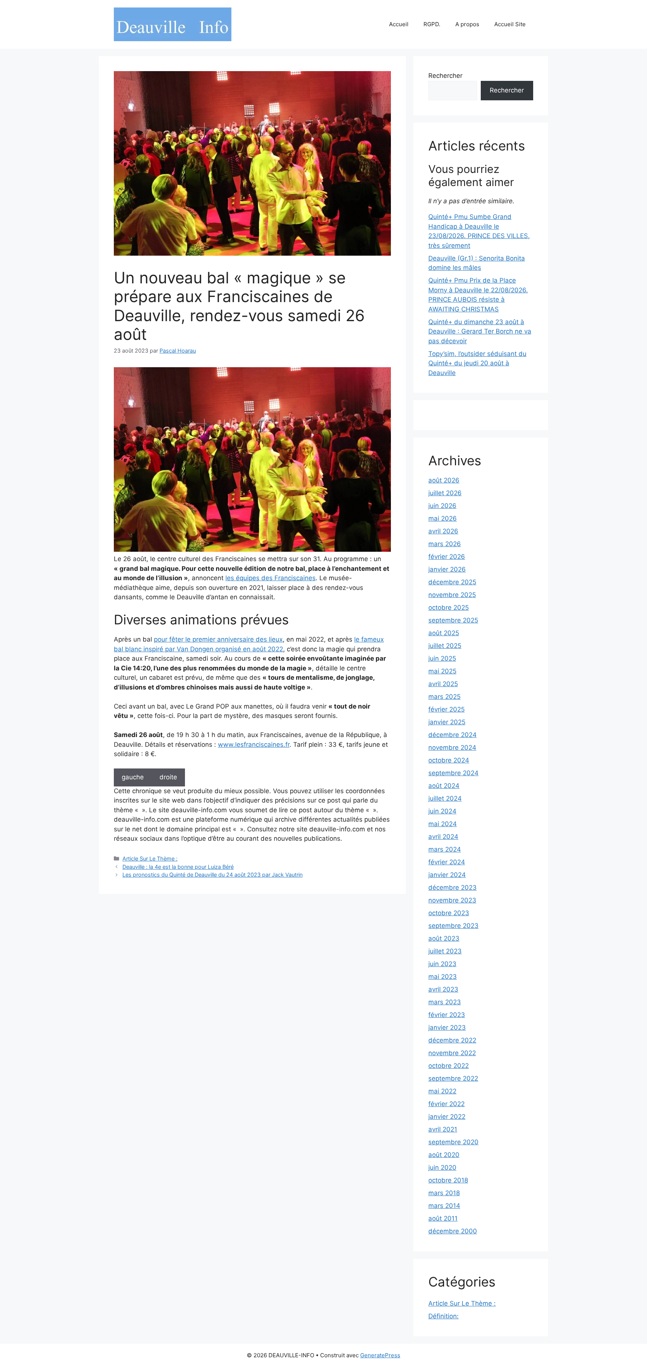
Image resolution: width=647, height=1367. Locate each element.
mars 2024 (444, 849)
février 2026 (446, 556)
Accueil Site (510, 24)
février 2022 (446, 1104)
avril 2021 (442, 1129)
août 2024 (443, 785)
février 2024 (446, 862)
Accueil (398, 24)
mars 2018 (444, 1193)
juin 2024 (442, 811)
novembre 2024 (452, 747)
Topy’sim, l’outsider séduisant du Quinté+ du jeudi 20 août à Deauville (477, 363)
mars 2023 (444, 1002)
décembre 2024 (452, 735)
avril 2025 (443, 684)
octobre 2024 (448, 760)
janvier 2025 (446, 722)
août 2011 (443, 1218)
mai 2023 (442, 976)
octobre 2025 (448, 607)
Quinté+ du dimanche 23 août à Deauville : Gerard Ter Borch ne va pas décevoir (479, 331)
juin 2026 (442, 505)
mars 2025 (444, 696)
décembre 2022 (452, 1040)
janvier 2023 (447, 1027)
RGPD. (431, 24)
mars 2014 (444, 1205)
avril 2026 (443, 531)
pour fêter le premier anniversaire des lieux (218, 639)
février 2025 (446, 709)
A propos (467, 24)
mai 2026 (442, 518)
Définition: (443, 1316)
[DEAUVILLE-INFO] (172, 24)
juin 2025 (442, 658)
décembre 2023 (452, 887)
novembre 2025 (452, 595)
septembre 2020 (453, 1142)
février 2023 (446, 1015)
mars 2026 (444, 544)
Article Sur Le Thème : (149, 858)
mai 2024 (442, 824)
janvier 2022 (446, 1116)
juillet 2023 (445, 951)
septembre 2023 (453, 925)
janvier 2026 (447, 569)
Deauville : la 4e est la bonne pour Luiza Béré (178, 867)
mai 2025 (442, 671)
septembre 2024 (453, 773)
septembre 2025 (453, 620)
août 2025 (443, 633)
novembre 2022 (452, 1053)
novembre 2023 (452, 900)
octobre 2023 (448, 913)
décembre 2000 (452, 1231)
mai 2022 (442, 1091)
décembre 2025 (452, 582)
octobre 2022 (448, 1065)
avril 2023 (443, 989)
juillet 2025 (444, 645)
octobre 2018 (448, 1180)
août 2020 (443, 1155)
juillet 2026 (445, 493)
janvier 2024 (447, 875)
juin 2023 (442, 964)
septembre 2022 (453, 1078)
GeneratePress (380, 1355)
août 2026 (443, 480)
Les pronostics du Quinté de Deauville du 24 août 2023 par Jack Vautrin (212, 874)
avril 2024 (443, 836)
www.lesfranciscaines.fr (253, 744)
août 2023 (443, 938)
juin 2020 (442, 1167)
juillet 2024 (445, 798)
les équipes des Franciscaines (270, 578)
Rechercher (445, 75)
